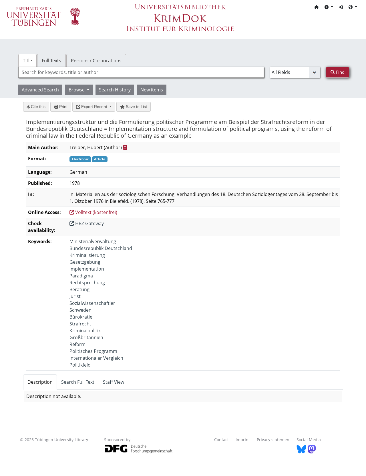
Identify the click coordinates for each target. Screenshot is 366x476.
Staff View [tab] (113, 382)
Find (340, 72)
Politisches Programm (93, 351)
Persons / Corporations (96, 60)
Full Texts (51, 60)
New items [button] (151, 90)
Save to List (136, 106)
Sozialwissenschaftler (92, 303)
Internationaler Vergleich (96, 358)
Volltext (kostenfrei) (95, 212)
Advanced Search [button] (40, 90)
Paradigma (81, 276)
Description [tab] (40, 382)
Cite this (37, 106)
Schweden (80, 310)
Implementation (86, 269)
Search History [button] (115, 90)
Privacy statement (274, 439)
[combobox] (141, 72)
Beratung (79, 289)
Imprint (243, 439)
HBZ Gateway (89, 223)
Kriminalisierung (87, 255)
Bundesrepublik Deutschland (100, 248)
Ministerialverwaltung (92, 241)
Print (62, 106)
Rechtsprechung (87, 282)
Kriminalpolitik (85, 330)
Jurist (75, 296)
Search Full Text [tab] (77, 382)
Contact (221, 439)
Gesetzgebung (84, 262)
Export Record (94, 106)
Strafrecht (80, 324)
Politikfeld (80, 365)
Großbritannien (86, 337)
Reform (77, 344)
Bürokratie (80, 317)
